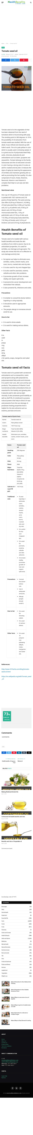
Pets (3, 958)
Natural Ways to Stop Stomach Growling (21, 1020)
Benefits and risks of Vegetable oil (12, 841)
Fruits (3, 926)
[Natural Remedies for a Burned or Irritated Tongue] (6, 1014)
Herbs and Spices (6, 938)
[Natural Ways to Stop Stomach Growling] (6, 1022)
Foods (3, 924)
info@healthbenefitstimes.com (10, 1060)
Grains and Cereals (6, 932)
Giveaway (4, 929)
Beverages (4, 906)
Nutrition (4, 1077)
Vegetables (4, 973)
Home (3, 1039)
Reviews (4, 967)
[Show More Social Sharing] (30, 60)
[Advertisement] (16, 24)
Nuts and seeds (5, 952)
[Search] (30, 2)
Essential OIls (5, 918)
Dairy (3, 909)
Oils (3, 47)
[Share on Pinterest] (24, 60)
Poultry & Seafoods (6, 961)
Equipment (4, 915)
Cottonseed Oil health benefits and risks (13, 816)
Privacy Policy (5, 1044)
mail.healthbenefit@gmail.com (10, 1062)
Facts (3, 921)
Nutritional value (5, 950)
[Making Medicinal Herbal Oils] (16, 781)
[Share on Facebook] (6, 60)
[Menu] (3, 2)
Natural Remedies (6, 947)
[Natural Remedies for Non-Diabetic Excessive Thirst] (6, 991)
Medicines (4, 941)
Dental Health (5, 912)
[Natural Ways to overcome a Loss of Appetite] (6, 999)
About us (4, 1041)
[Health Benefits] (16, 2)
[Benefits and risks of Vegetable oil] (16, 830)
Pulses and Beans (6, 964)
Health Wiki (4, 1076)
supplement (4, 970)
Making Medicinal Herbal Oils (10, 792)
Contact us (4, 1042)
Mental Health (5, 944)
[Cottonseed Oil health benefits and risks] (16, 806)
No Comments (6, 56)
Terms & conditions (6, 1046)
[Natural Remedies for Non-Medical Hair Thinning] (6, 983)
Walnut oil (20, 761)
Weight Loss (4, 976)
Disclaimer (4, 1048)
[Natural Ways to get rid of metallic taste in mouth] (6, 1006)
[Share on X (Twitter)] (15, 60)
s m (4, 54)
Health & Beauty (5, 935)
